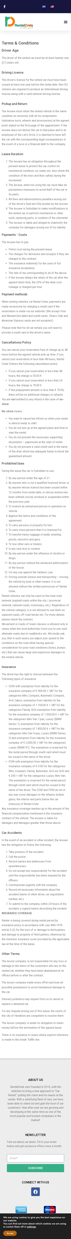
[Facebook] (35, 1191)
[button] (65, 22)
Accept (10, 1233)
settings (31, 1226)
